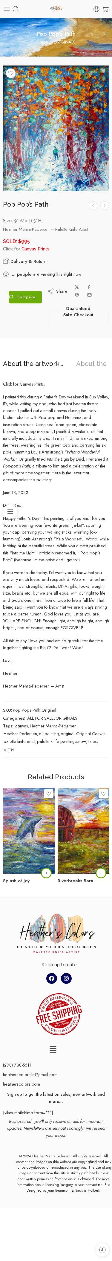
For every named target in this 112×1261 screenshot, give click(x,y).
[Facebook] (51, 978)
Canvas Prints (32, 384)
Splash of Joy (16, 880)
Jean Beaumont (58, 1190)
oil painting (49, 733)
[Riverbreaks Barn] (83, 831)
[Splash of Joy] (29, 831)
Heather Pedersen (20, 733)
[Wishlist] (11, 73)
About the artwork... (33, 364)
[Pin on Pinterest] (77, 294)
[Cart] (105, 9)
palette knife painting (56, 741)
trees (92, 741)
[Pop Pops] (56, 128)
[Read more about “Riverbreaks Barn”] (101, 873)
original (67, 733)
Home (42, 42)
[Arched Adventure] (93, 205)
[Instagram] (66, 978)
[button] (53, 1049)
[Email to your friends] (89, 294)
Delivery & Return (28, 261)
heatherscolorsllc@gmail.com (30, 1074)
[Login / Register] (96, 9)
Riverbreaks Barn (75, 880)
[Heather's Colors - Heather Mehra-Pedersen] (56, 9)
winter (9, 749)
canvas (21, 726)
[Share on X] (77, 287)
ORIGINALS (65, 42)
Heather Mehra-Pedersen (53, 726)
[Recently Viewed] (102, 1250)
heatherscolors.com (21, 1084)
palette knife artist (19, 741)
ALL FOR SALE (40, 718)
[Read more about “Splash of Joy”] (46, 873)
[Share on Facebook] (89, 287)
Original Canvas (90, 733)
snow (81, 741)
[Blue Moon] (104, 205)
